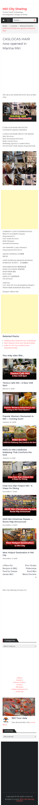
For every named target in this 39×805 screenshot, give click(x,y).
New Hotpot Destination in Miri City (18, 553)
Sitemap (19, 687)
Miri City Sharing (15, 9)
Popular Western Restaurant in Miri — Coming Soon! (18, 417)
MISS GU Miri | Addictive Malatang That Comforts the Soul (17, 452)
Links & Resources (19, 689)
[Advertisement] (19, 73)
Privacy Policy (19, 682)
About (19, 678)
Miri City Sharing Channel (25, 800)
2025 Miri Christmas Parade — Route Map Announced (17, 520)
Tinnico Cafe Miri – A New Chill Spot (18, 384)
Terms (19, 685)
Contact (19, 680)
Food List (19, 692)
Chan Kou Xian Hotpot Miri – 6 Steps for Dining (17, 487)
